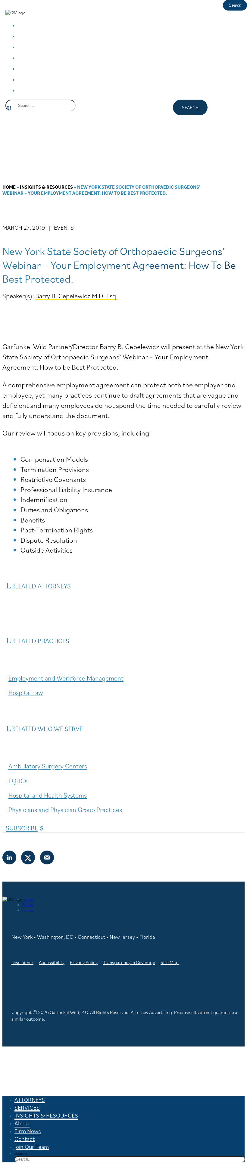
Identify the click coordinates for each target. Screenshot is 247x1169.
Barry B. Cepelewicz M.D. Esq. (76, 295)
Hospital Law (25, 692)
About (35, 57)
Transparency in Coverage (129, 962)
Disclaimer (22, 962)
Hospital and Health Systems (47, 795)
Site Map (170, 962)
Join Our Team (51, 90)
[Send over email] (47, 857)
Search (20, 1153)
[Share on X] (28, 857)
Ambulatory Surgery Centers (47, 765)
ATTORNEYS (45, 24)
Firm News (43, 68)
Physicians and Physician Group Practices (65, 809)
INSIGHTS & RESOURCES (68, 46)
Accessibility (51, 962)
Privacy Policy (84, 962)
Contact (38, 79)
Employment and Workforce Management (66, 678)
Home (9, 187)
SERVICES (41, 35)
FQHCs (17, 780)
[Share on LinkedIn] (9, 857)
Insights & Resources (46, 187)
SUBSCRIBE (22, 827)
